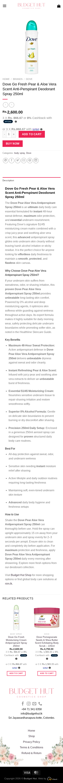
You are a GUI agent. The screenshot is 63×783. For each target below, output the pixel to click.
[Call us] (40, 704)
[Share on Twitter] (17, 160)
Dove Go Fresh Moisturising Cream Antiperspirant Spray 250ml (16, 641)
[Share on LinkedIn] (36, 160)
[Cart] (58, 6)
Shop (31, 736)
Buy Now (12, 143)
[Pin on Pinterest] (30, 160)
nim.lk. (9, 583)
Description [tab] (8, 180)
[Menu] (5, 6)
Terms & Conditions (31, 747)
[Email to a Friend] (24, 160)
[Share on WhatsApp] (5, 160)
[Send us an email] (34, 704)
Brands (18, 79)
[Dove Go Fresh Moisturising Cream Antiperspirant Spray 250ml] (16, 617)
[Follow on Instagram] (29, 704)
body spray (19, 153)
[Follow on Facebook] (23, 704)
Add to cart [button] (16, 673)
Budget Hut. (30, 778)
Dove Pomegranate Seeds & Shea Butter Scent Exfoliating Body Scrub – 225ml (47, 641)
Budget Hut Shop (21, 575)
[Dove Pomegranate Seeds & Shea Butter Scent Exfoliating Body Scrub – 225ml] (46, 617)
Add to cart (32, 134)
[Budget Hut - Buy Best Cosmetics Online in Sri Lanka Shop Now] (32, 6)
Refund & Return (31, 753)
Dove (29, 79)
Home (6, 79)
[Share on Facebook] (11, 160)
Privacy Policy (31, 741)
